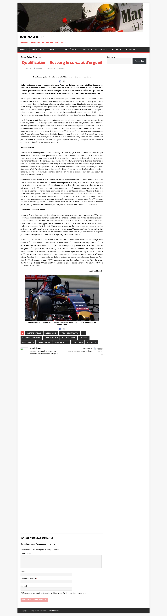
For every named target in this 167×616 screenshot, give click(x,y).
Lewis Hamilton (51, 338)
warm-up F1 (92, 342)
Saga (51, 49)
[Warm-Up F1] (80, 30)
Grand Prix (37, 49)
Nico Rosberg (28, 342)
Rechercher (111, 57)
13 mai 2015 (28, 68)
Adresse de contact (28, 579)
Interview (116, 49)
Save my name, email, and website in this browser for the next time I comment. (54, 593)
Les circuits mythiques (94, 49)
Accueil (23, 49)
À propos (130, 49)
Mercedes (84, 338)
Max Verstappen (68, 338)
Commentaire (26, 553)
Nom (23, 572)
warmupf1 (39, 68)
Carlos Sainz (50, 333)
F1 (83, 333)
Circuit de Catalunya (69, 333)
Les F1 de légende (69, 49)
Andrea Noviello (34, 333)
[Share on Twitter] (64, 81)
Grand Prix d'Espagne (31, 338)
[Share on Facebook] (60, 81)
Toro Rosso (78, 342)
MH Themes (54, 611)
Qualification (60, 68)
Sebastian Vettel (61, 342)
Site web (24, 586)
